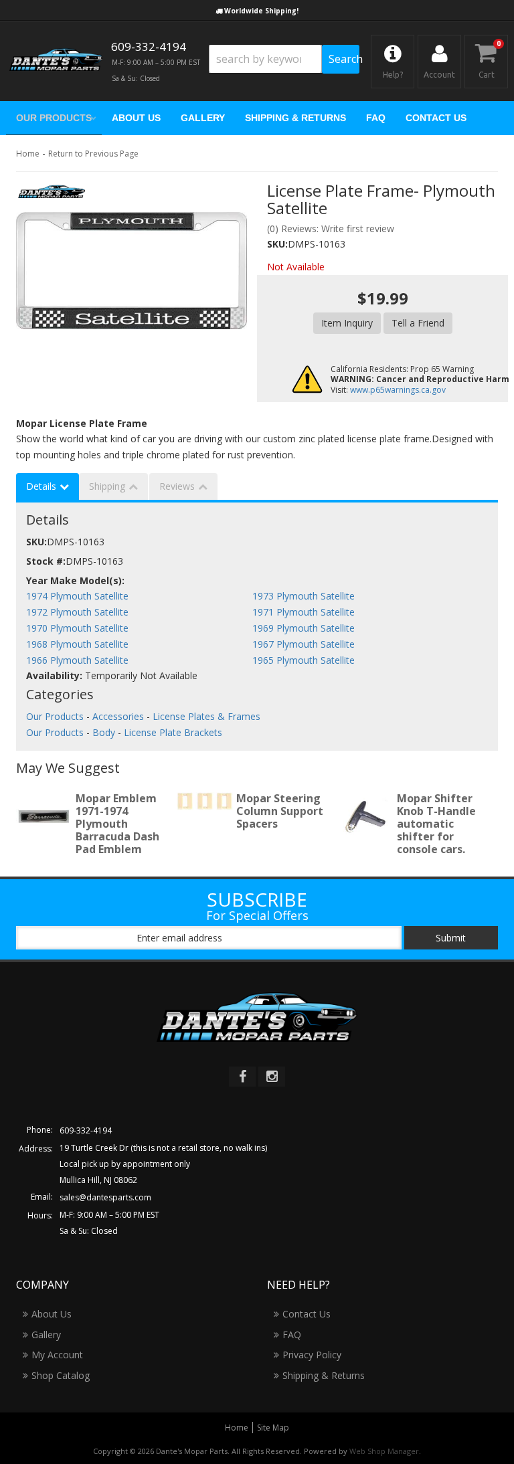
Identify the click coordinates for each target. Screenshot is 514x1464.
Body (103, 732)
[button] (284, 59)
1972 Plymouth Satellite (77, 612)
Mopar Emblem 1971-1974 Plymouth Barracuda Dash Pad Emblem (117, 824)
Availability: (54, 675)
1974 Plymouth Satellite (77, 595)
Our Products (55, 716)
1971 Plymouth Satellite (303, 612)
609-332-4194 (86, 1130)
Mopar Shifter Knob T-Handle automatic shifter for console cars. (436, 824)
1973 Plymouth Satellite (303, 595)
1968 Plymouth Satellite (77, 644)
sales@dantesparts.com (105, 1197)
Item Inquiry (347, 322)
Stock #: (46, 561)
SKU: (277, 244)
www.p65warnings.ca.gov (398, 389)
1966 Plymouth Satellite (77, 660)
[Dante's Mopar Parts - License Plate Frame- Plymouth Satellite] (52, 195)
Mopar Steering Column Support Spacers (279, 811)
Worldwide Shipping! (261, 10)
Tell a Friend (418, 322)
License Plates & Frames (206, 716)
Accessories (118, 716)
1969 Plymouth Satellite (303, 628)
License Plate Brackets (173, 732)
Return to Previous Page (93, 153)
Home (27, 153)
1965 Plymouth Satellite (303, 660)
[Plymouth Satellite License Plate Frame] (131, 270)
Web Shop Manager (384, 1451)
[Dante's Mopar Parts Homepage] (56, 61)
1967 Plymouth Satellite (303, 644)
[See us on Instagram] (271, 1077)
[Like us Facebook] (242, 1077)
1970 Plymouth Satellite (77, 628)
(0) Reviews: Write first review (330, 228)
